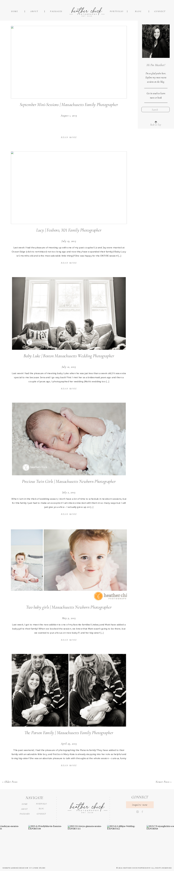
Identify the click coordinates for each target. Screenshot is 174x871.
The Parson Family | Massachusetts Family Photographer (68, 732)
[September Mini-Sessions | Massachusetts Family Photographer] (69, 62)
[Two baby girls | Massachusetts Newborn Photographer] (69, 564)
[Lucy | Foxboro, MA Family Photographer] (69, 187)
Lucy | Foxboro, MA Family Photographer (69, 230)
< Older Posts (9, 781)
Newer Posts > (164, 781)
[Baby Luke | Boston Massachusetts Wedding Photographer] (69, 313)
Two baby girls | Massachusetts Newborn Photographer (69, 607)
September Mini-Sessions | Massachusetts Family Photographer (69, 104)
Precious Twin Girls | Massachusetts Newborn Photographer (69, 481)
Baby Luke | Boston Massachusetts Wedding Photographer (69, 355)
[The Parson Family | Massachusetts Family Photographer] (69, 690)
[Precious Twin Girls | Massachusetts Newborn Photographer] (69, 439)
